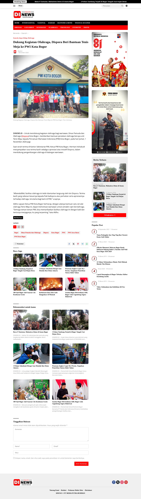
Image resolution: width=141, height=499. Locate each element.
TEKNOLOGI (65, 27)
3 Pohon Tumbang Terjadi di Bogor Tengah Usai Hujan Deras (86, 2)
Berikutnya (18, 218)
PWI (63, 232)
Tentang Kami (54, 490)
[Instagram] (122, 482)
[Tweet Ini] (73, 244)
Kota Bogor (55, 232)
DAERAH (51, 23)
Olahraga (31, 38)
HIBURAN (18, 27)
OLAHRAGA (53, 27)
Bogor (16, 232)
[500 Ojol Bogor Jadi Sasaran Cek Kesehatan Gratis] (25, 284)
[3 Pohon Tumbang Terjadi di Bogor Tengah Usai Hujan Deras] (25, 260)
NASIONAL (41, 23)
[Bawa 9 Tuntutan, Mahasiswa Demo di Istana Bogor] (31, 320)
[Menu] (14, 6)
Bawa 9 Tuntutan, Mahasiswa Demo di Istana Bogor (37, 2)
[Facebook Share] (69, 244)
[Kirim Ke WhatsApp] (86, 244)
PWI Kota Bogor (20, 236)
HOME (17, 23)
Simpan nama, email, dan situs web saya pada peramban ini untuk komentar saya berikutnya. (49, 458)
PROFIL (86, 27)
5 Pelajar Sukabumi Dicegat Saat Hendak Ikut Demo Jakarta (50, 269)
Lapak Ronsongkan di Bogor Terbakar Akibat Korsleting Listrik (112, 275)
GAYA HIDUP (29, 27)
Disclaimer (88, 490)
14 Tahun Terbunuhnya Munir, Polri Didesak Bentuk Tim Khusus (112, 263)
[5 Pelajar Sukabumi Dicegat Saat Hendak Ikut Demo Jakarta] (51, 260)
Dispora (25, 136)
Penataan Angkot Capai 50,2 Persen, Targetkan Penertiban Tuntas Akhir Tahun (75, 270)
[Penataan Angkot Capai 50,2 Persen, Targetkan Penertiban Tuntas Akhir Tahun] (77, 260)
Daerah (15, 38)
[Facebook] (114, 482)
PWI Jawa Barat (73, 232)
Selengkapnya (109, 215)
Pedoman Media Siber (75, 490)
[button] (122, 5)
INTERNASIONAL (28, 23)
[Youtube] (126, 482)
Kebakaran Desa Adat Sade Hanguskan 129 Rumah (48, 293)
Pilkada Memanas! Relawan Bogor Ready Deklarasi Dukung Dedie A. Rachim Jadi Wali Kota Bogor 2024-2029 (112, 249)
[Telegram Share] (82, 244)
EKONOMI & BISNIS (64, 23)
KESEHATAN (41, 27)
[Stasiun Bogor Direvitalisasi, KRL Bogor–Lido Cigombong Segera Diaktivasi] (77, 284)
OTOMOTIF (76, 27)
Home (20, 5)
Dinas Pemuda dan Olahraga (31, 232)
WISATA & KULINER (82, 23)
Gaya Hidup (23, 38)
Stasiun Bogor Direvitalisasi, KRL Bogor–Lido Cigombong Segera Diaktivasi (76, 294)
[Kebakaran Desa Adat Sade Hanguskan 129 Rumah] (51, 284)
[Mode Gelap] (127, 6)
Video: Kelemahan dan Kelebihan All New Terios (111, 288)
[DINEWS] (24, 14)
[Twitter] (118, 482)
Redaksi (20, 51)
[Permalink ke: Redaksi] (15, 52)
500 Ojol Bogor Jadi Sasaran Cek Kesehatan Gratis (24, 293)
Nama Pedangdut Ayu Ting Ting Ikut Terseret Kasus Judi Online (112, 236)
